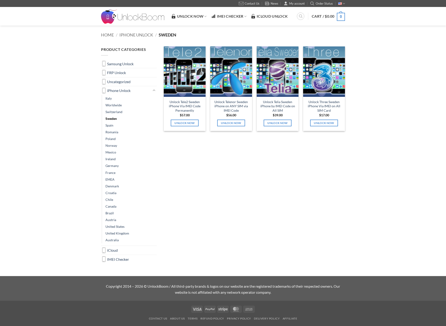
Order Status (324, 3)
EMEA (110, 179)
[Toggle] (154, 90)
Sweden (111, 119)
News (274, 3)
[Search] (300, 16)
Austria (110, 220)
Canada (110, 206)
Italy (108, 98)
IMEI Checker (230, 16)
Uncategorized (119, 81)
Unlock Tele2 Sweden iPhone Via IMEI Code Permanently (184, 106)
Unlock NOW (190, 16)
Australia (112, 240)
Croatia (110, 193)
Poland (110, 139)
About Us (177, 318)
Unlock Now (184, 122)
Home (107, 34)
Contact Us (252, 3)
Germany (112, 166)
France (110, 173)
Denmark (112, 186)
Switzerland (113, 112)
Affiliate (290, 318)
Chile (109, 200)
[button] (328, 16)
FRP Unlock (116, 72)
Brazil (109, 213)
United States (115, 226)
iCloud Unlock (272, 16)
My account (297, 3)
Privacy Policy (239, 318)
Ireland (110, 159)
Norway (111, 145)
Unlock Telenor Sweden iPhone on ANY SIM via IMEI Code (231, 106)
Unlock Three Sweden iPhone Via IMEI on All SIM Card (324, 106)
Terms (192, 318)
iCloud (112, 250)
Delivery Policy (267, 318)
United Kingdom (117, 233)
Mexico (110, 152)
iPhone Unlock (136, 34)
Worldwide (113, 105)
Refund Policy (212, 318)
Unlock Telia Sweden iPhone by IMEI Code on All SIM (277, 106)
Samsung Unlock (120, 64)
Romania (111, 132)
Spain (109, 125)
